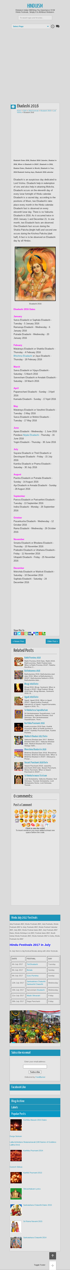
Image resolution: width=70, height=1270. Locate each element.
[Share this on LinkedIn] (36, 633)
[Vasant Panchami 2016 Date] (19, 766)
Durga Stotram (16, 1136)
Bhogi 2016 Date (31, 684)
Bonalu (29, 970)
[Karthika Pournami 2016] (19, 727)
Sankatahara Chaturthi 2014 (34, 1237)
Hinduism (35, 6)
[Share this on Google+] (22, 633)
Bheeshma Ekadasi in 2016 (35, 749)
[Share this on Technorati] (44, 633)
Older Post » (52, 641)
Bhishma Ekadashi (23, 356)
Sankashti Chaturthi (35, 984)
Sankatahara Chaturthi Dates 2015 (37, 1205)
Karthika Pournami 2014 (33, 1151)
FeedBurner (40, 1077)
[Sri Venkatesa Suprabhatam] (19, 714)
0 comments (14, 106)
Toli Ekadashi (32, 964)
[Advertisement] (35, 64)
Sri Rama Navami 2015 (32, 1221)
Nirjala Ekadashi (31, 435)
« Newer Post (18, 641)
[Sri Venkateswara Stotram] (19, 780)
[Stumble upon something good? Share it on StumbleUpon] (26, 633)
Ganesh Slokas (16, 1167)
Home (19, 111)
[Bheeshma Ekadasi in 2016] (19, 753)
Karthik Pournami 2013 (32, 1173)
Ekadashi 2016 (46, 111)
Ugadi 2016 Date (31, 697)
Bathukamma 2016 (32, 671)
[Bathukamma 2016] (19, 675)
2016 (25, 111)
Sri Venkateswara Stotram (35, 776)
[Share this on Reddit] (40, 633)
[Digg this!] (29, 633)
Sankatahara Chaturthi (36, 981)
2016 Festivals (33, 111)
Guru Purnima (32, 976)
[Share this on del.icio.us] (33, 633)
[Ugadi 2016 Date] (19, 701)
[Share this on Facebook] (15, 633)
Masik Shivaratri (33, 996)
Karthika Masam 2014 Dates (35, 1120)
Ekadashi (41, 990)
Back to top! (52, 1255)
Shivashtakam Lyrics (32, 1189)
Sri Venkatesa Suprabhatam (36, 710)
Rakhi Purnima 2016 (32, 658)
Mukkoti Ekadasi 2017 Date (35, 736)
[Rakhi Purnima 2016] (19, 662)
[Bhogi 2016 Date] (19, 688)
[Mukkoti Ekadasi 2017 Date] (19, 740)
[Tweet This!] (19, 633)
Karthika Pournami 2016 (34, 723)
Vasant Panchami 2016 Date (36, 762)
